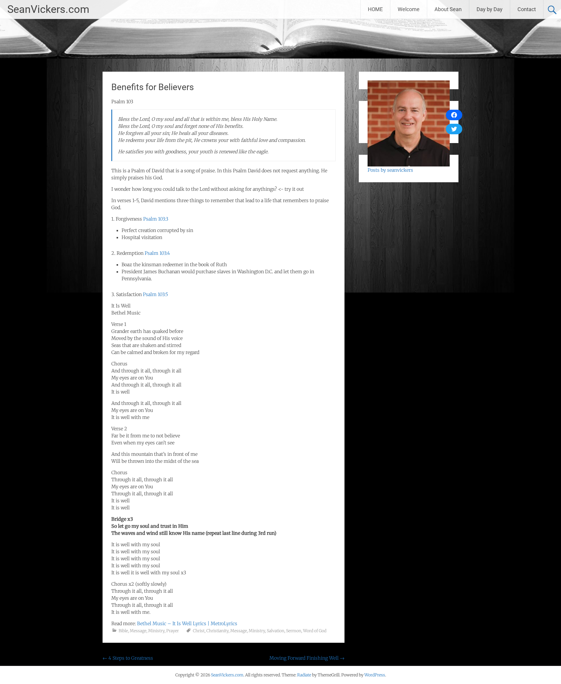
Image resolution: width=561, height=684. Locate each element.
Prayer (172, 630)
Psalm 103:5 (155, 294)
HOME (375, 9)
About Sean (448, 9)
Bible (123, 630)
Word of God (314, 630)
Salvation (275, 630)
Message (138, 630)
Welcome (409, 9)
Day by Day (490, 9)
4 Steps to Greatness (128, 658)
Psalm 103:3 (155, 219)
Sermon (293, 630)
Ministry (156, 630)
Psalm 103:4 (157, 253)
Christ (199, 630)
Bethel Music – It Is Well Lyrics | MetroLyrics (187, 623)
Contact (526, 9)
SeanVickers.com (48, 9)
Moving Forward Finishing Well (306, 658)
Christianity (217, 630)
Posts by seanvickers (390, 170)
